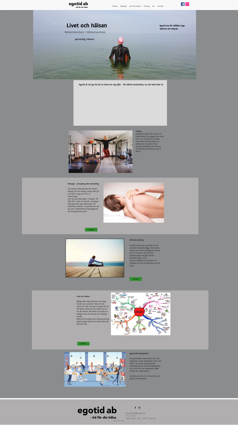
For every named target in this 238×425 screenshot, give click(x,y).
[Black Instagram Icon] (139, 407)
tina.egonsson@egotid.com (135, 413)
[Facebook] (183, 4)
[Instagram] (187, 4)
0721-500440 (131, 416)
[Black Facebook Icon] (135, 407)
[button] (115, 6)
